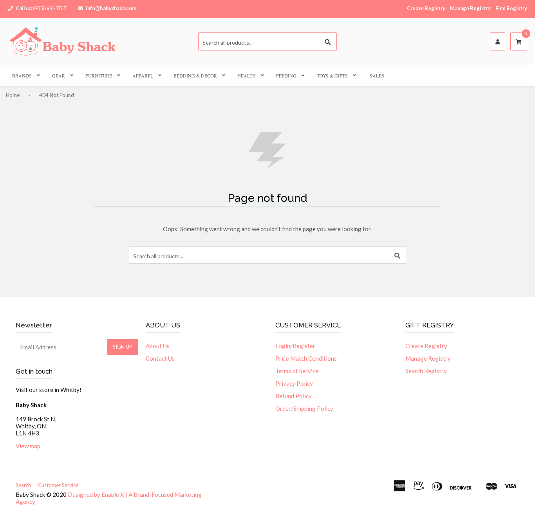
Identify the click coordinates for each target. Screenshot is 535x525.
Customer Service (58, 485)
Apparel (142, 75)
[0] (519, 42)
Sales (377, 75)
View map (28, 445)
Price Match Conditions (306, 358)
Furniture (98, 75)
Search (23, 485)
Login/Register (295, 345)
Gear (58, 75)
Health (246, 75)
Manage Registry (470, 8)
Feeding (286, 75)
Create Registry (426, 8)
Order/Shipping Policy (304, 408)
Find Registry (511, 8)
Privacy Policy (294, 383)
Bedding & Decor (195, 75)
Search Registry (426, 370)
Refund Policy (293, 395)
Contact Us (160, 358)
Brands (22, 75)
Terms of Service (296, 370)
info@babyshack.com (111, 8)
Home (13, 95)
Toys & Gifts (332, 75)
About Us (158, 345)
